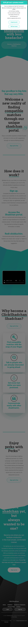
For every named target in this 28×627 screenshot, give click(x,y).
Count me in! (14, 22)
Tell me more (14, 26)
